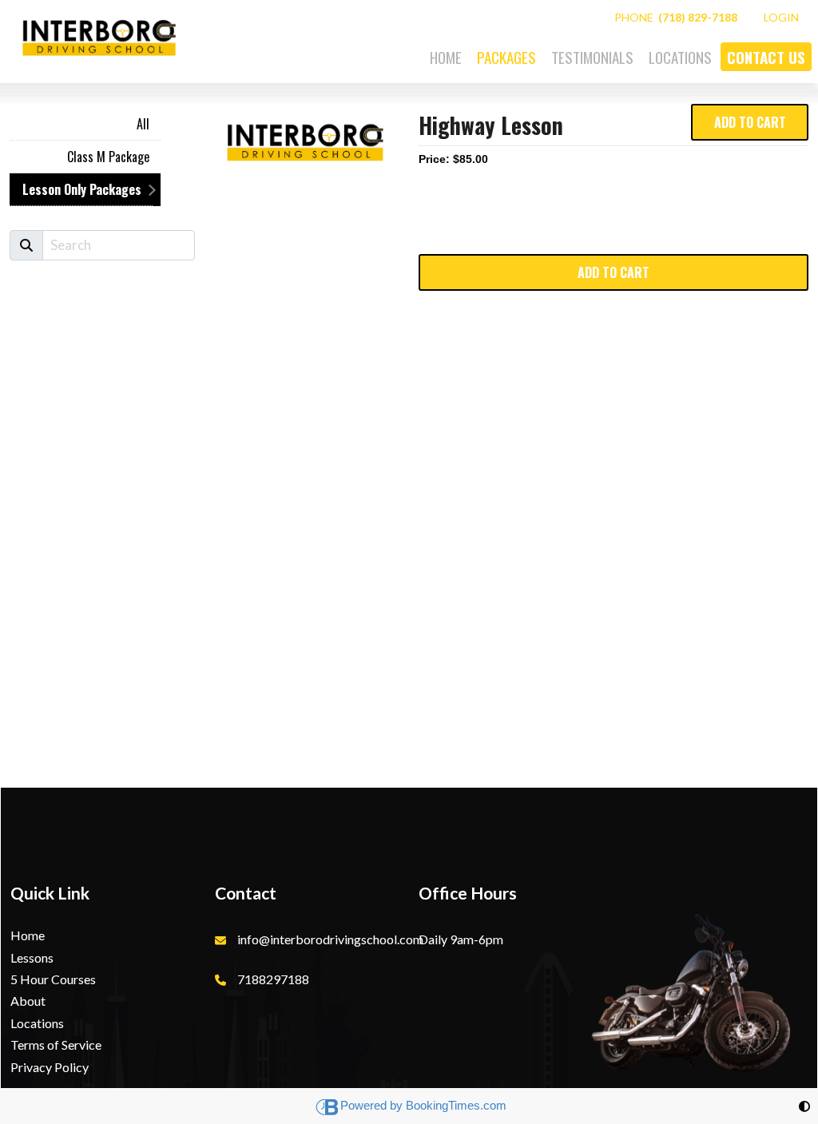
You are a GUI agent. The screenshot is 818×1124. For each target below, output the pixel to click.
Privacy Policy (49, 1066)
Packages (506, 57)
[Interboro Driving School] (98, 32)
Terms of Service (55, 1044)
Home (446, 57)
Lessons (32, 957)
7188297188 (273, 979)
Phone (675, 17)
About (28, 1000)
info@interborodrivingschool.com (330, 939)
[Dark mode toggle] (804, 1106)
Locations (680, 57)
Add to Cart (750, 122)
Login (781, 17)
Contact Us (766, 57)
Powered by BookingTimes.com (423, 1105)
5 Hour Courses (53, 979)
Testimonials (592, 57)
